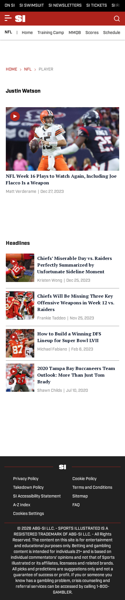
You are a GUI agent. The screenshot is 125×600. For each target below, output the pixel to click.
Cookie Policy (84, 479)
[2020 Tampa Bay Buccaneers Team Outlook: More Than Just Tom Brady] (62, 379)
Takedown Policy (28, 488)
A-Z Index (21, 505)
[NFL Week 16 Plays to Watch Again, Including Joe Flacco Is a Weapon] (62, 151)
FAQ (76, 505)
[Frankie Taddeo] (51, 318)
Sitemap (80, 496)
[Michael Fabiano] (52, 350)
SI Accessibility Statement (37, 496)
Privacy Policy (25, 479)
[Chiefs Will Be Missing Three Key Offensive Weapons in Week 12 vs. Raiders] (62, 307)
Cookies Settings (28, 514)
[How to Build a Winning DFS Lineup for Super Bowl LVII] (62, 343)
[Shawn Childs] (49, 391)
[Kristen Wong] (49, 281)
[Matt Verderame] (21, 192)
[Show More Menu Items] (8, 18)
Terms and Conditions (92, 488)
